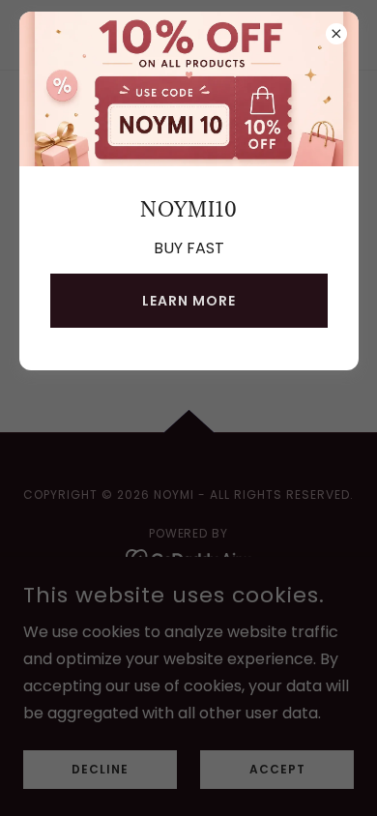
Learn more (189, 300)
